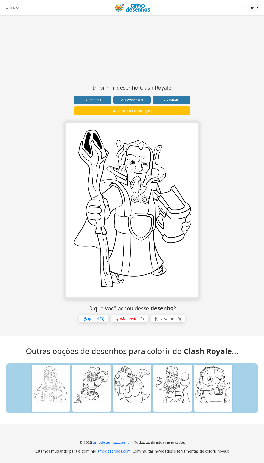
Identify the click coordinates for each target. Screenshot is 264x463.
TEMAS (14, 8)
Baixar (173, 100)
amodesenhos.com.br (112, 442)
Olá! (253, 8)
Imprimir (94, 100)
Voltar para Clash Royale (134, 111)
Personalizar (134, 100)
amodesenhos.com (114, 451)
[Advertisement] (132, 51)
